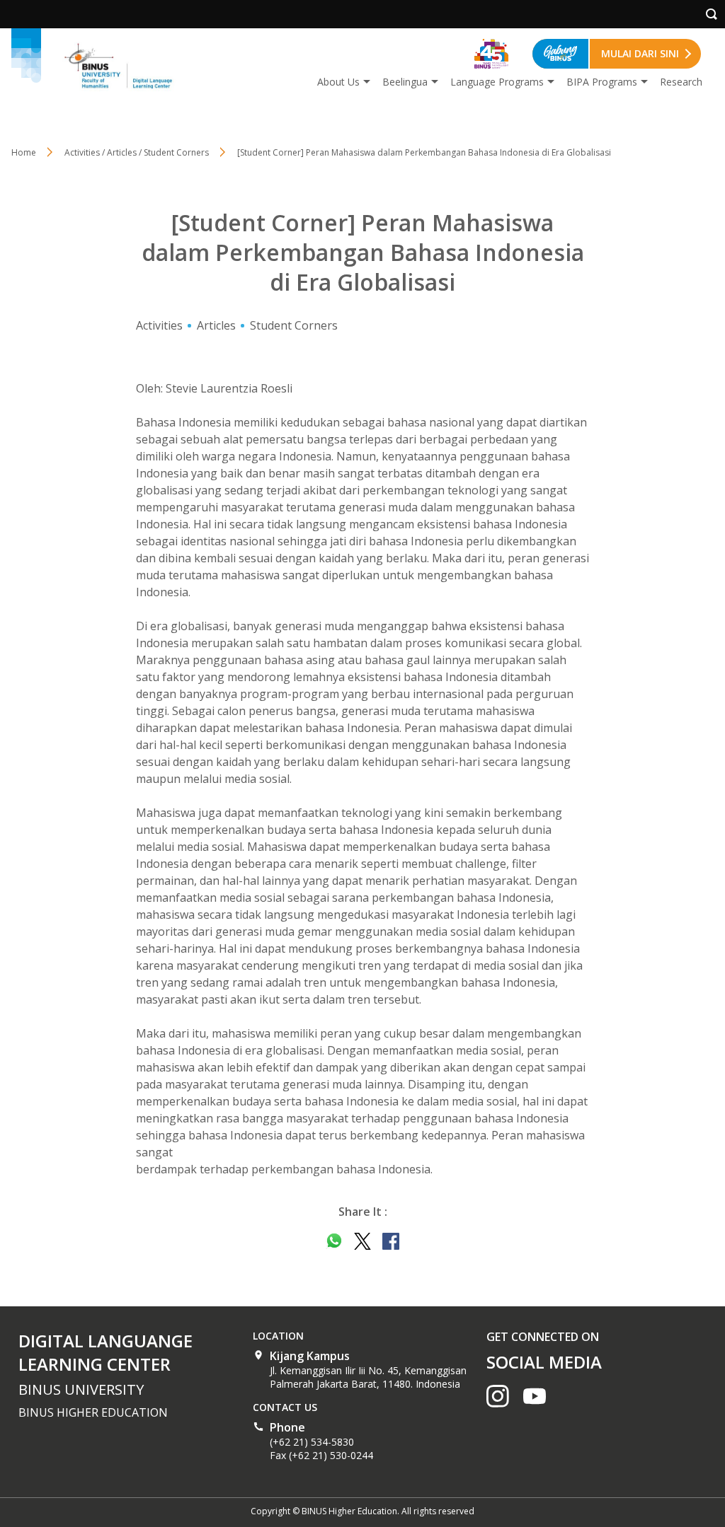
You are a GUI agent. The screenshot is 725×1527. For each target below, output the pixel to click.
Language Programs (497, 81)
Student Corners (294, 325)
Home (23, 152)
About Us (338, 81)
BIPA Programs (601, 81)
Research (681, 81)
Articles (216, 325)
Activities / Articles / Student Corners (136, 152)
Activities (159, 325)
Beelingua (405, 81)
